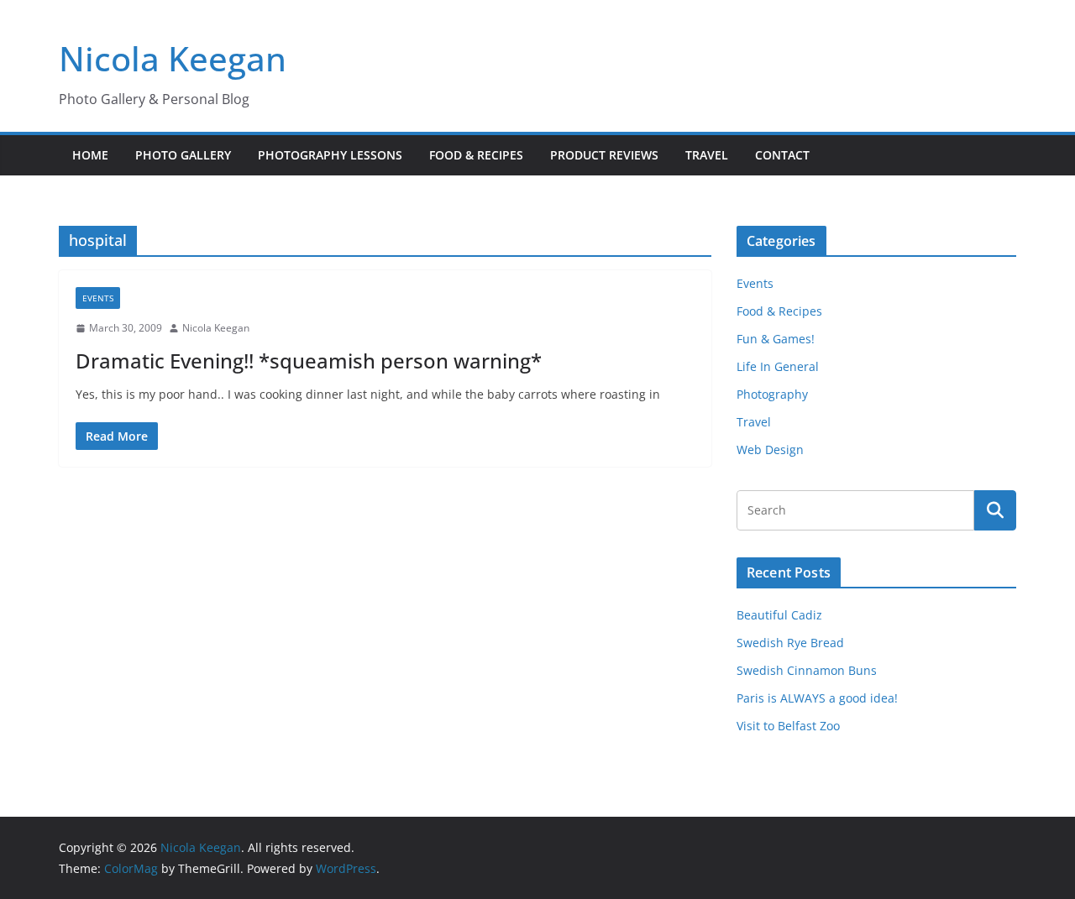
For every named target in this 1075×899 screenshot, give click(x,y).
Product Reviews (604, 155)
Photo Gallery (183, 155)
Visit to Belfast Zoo (788, 726)
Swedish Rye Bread (790, 643)
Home (90, 155)
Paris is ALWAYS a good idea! (817, 698)
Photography (772, 394)
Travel (706, 155)
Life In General (778, 366)
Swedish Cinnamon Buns (807, 670)
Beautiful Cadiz (779, 615)
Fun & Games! (776, 339)
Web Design (770, 449)
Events (97, 298)
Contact (782, 155)
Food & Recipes (476, 155)
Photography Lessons (330, 155)
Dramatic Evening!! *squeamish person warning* (309, 360)
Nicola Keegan (172, 58)
